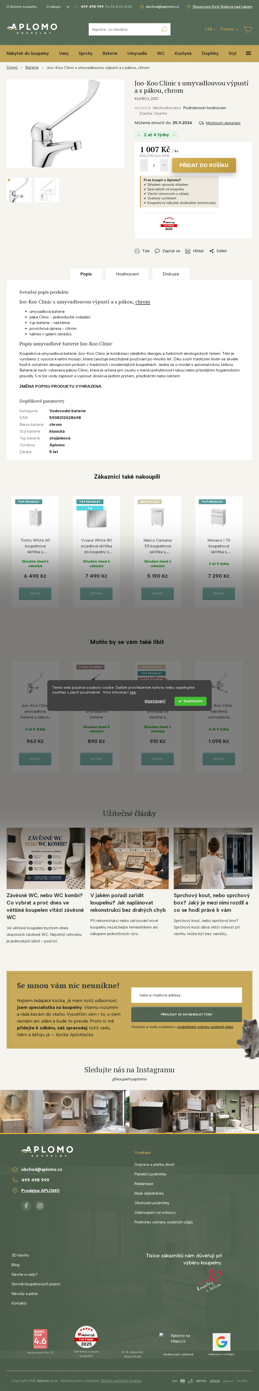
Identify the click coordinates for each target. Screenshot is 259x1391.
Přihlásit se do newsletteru (186, 1014)
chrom (142, 301)
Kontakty (19, 1303)
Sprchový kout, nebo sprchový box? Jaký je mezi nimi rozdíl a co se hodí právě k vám (212, 902)
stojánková (59, 438)
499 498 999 (35, 1180)
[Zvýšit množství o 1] (164, 165)
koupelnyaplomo (40, 1204)
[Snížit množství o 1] (144, 165)
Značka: (153, 113)
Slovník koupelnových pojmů (36, 1284)
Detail (35, 593)
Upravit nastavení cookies (121, 1381)
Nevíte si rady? (25, 1274)
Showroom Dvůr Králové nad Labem (222, 7)
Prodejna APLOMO (40, 1190)
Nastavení (155, 701)
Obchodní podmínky (152, 1203)
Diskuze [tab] (171, 274)
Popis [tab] (86, 274)
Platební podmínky (151, 1174)
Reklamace (144, 1183)
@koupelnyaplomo (129, 1079)
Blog (15, 1265)
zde (133, 692)
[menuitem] (28, 53)
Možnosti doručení (223, 123)
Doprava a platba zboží (155, 1164)
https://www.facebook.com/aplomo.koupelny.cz (26, 1204)
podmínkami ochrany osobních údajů (205, 1027)
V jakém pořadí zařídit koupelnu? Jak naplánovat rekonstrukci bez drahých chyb (128, 902)
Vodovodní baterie (67, 410)
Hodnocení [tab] (127, 274)
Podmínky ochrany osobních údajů (164, 1222)
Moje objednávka (149, 1193)
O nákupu (53, 7)
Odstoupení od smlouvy (155, 1212)
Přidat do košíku (204, 165)
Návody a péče (25, 1293)
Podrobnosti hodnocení (204, 107)
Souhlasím (193, 701)
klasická (57, 431)
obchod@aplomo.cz (41, 1169)
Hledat (164, 29)
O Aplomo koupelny (22, 7)
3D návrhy (20, 1255)
